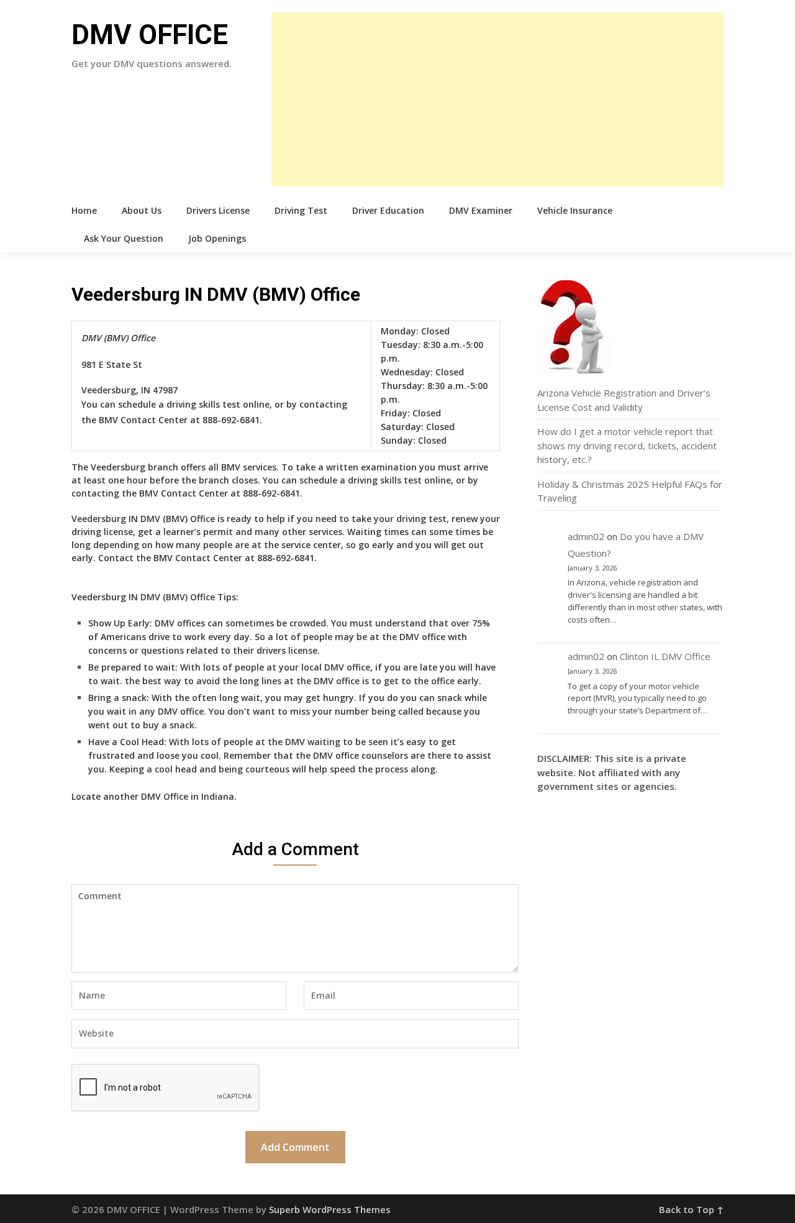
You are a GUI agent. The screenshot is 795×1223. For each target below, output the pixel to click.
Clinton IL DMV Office (665, 656)
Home (84, 210)
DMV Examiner (480, 210)
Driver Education (388, 210)
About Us (141, 210)
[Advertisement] (497, 99)
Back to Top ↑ (691, 1209)
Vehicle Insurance (574, 210)
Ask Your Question (123, 238)
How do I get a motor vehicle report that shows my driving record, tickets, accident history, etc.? (627, 445)
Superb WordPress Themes (330, 1209)
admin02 (586, 536)
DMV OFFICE (149, 35)
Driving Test (301, 210)
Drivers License (218, 210)
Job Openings (217, 238)
